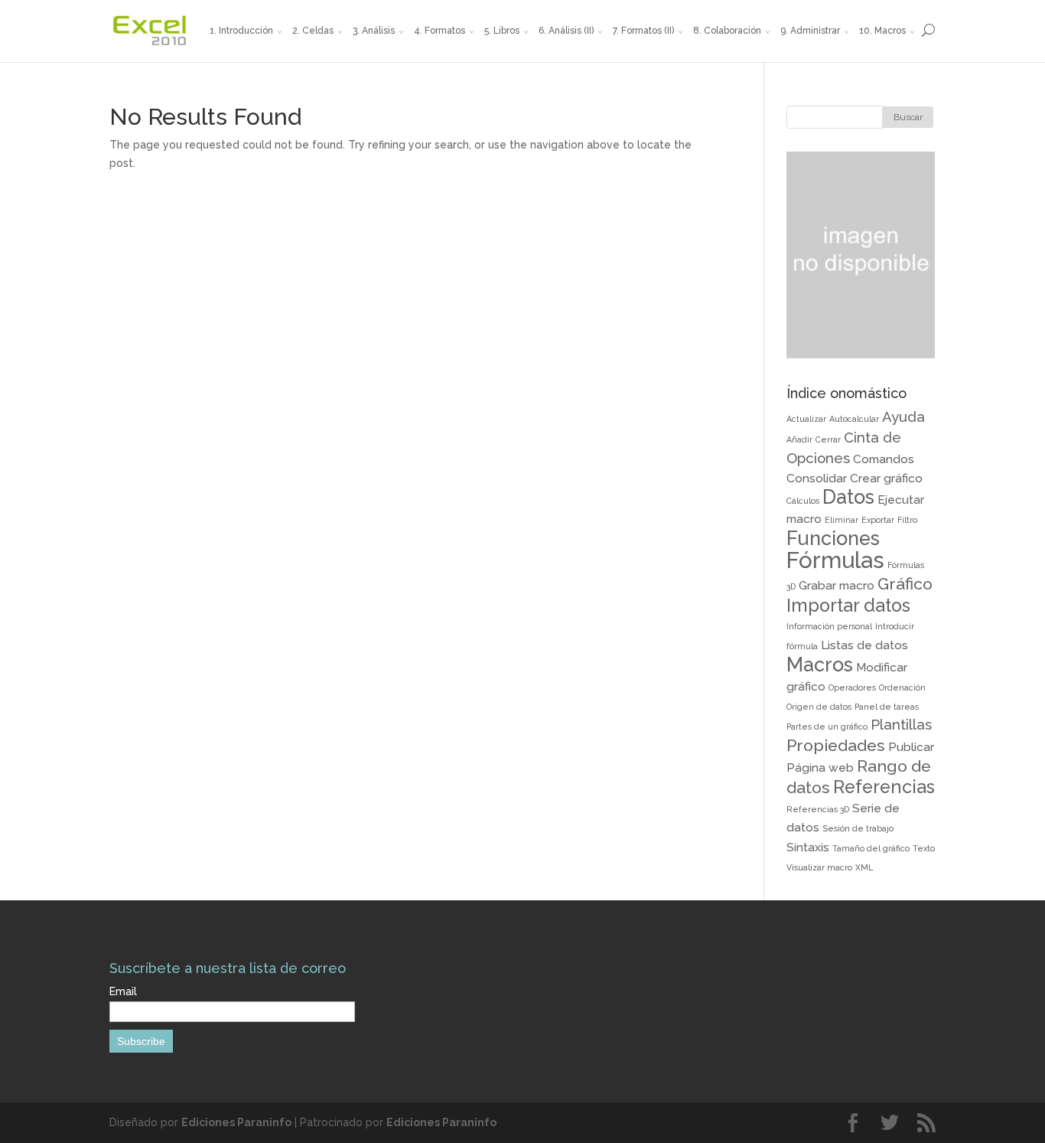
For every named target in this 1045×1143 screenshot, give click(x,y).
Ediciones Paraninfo (236, 1122)
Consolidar (816, 478)
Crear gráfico (886, 478)
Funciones (833, 538)
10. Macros (882, 30)
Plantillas (901, 724)
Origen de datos (818, 706)
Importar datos (848, 605)
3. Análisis (374, 30)
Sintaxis (807, 847)
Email (123, 991)
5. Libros (501, 30)
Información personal (829, 626)
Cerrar (828, 439)
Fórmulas (835, 560)
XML (864, 867)
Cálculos (802, 500)
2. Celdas (313, 30)
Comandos (883, 459)
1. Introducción (241, 30)
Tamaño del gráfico (871, 848)
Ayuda (903, 416)
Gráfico (905, 583)
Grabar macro (836, 585)
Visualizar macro (819, 867)
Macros (819, 664)
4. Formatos (439, 30)
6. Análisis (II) (566, 30)
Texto (924, 848)
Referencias (884, 786)
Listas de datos (864, 645)
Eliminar (841, 519)
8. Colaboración (727, 30)
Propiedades (835, 745)
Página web (820, 767)
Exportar (877, 519)
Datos (848, 496)
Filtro (907, 519)
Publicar (911, 747)
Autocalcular (854, 418)
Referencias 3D (817, 809)
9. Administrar (810, 30)
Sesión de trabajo (858, 828)
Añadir (799, 439)
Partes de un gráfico (827, 726)
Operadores (852, 687)
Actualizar (806, 418)
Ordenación (902, 687)
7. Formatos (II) (643, 30)
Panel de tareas (887, 706)
